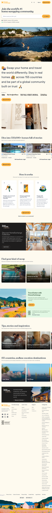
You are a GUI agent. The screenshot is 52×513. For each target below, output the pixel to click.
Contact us (34, 410)
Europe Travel (44, 443)
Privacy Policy (24, 494)
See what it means (36, 314)
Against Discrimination (45, 429)
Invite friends (24, 417)
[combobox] (26, 16)
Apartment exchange (46, 485)
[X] (5, 417)
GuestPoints (24, 410)
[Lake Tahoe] (14, 373)
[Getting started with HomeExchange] (38, 340)
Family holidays (45, 482)
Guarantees (24, 415)
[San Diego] (38, 373)
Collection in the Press (45, 454)
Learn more (6, 246)
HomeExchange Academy (45, 432)
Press (13, 416)
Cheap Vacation (45, 438)
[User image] (23, 150)
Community (14, 414)
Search (47, 16)
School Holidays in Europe (45, 423)
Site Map (44, 494)
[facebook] (3, 414)
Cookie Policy (31, 494)
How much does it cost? (25, 413)
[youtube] (8, 417)
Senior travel (44, 483)
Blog (12, 410)
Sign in (39, 2)
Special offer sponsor (46, 449)
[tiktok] (8, 414)
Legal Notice (38, 494)
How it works (44, 473)
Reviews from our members (45, 426)
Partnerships (44, 480)
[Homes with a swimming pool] (14, 274)
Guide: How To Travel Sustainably (46, 408)
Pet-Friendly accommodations (45, 441)
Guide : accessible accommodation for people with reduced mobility (46, 419)
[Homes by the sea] (38, 274)
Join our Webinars (45, 415)
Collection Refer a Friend (45, 457)
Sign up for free (46, 2)
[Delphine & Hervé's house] (14, 151)
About (13, 407)
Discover (31, 304)
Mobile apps (14, 412)
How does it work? (25, 409)
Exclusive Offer (45, 476)
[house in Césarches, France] (38, 151)
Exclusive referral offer (45, 411)
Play (25, 116)
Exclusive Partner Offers (45, 471)
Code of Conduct (16, 494)
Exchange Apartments (44, 445)
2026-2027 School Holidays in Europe (45, 488)
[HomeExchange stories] (14, 340)
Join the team (14, 409)
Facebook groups (45, 434)
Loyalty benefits (45, 490)
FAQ (33, 407)
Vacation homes (45, 447)
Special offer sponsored (44, 465)
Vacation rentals (45, 413)
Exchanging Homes (46, 451)
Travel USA (44, 436)
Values (23, 407)
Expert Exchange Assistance (45, 468)
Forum (33, 409)
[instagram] (5, 414)
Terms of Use (8, 494)
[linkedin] (3, 417)
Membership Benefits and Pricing (46, 462)
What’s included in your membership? (26, 216)
